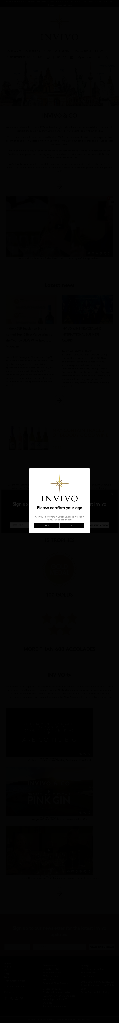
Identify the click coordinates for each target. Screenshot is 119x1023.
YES (47, 525)
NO (72, 525)
